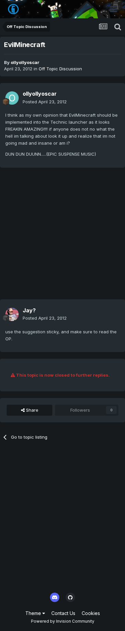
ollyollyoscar (25, 62)
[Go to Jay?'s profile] (12, 314)
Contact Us (63, 613)
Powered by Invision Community (62, 621)
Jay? (29, 310)
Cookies (91, 613)
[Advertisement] (62, 236)
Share (31, 410)
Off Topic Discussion (60, 68)
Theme (33, 613)
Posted (45, 101)
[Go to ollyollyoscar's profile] (12, 98)
